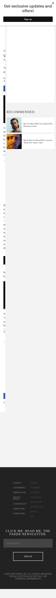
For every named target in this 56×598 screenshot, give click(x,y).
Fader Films (19, 513)
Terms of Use (19, 492)
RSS (32, 516)
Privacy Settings (19, 576)
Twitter (34, 483)
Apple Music (36, 502)
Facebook (35, 488)
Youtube (34, 492)
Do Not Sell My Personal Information (31, 577)
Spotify (34, 512)
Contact (17, 483)
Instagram (35, 497)
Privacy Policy (17, 498)
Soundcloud (36, 507)
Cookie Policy (20, 504)
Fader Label (19, 509)
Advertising (19, 488)
